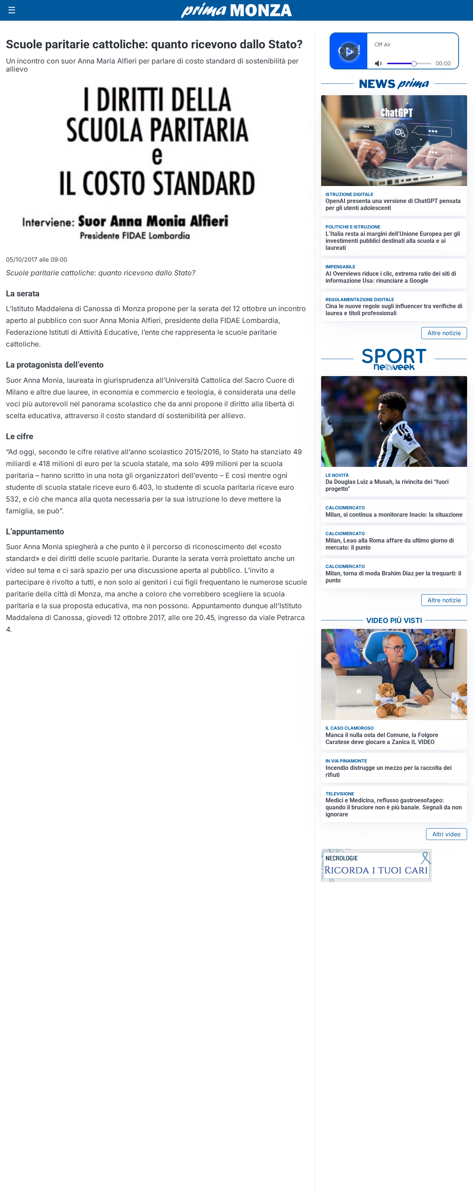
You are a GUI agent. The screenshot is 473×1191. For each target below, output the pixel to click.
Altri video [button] (446, 834)
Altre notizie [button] (444, 333)
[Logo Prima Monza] (236, 10)
